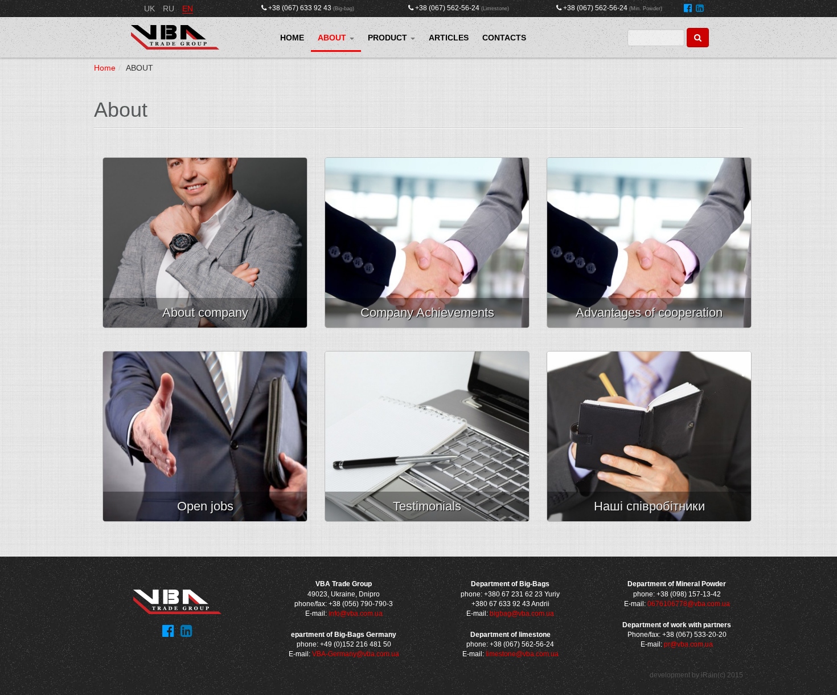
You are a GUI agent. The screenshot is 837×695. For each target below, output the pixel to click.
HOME (292, 37)
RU (170, 8)
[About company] (205, 243)
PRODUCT (388, 37)
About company (205, 312)
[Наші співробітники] (649, 436)
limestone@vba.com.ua (522, 654)
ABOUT (333, 37)
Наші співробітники (649, 506)
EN (187, 8)
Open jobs (205, 506)
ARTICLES (449, 37)
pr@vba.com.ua (688, 644)
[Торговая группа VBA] (175, 37)
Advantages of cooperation (649, 312)
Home (105, 67)
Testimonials (427, 506)
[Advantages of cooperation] (649, 243)
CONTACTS (504, 37)
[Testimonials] (427, 436)
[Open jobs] (205, 436)
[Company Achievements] (427, 243)
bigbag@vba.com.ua (522, 614)
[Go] (698, 37)
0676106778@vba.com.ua (688, 604)
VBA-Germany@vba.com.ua (355, 654)
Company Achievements (427, 312)
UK (150, 8)
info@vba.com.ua (356, 614)
